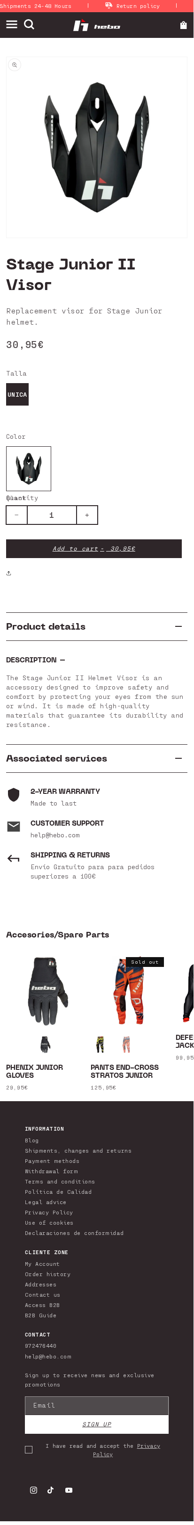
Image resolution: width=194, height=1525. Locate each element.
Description (31, 660)
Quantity (22, 497)
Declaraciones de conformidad (74, 1232)
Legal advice (46, 1201)
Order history (48, 1274)
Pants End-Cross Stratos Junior (125, 1072)
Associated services (56, 758)
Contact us (43, 1294)
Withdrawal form (51, 1171)
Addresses (41, 1284)
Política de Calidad (58, 1191)
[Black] (28, 468)
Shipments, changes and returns (78, 1150)
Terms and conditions (60, 1181)
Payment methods (52, 1160)
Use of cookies (49, 1222)
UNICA (17, 394)
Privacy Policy (49, 1212)
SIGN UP (96, 1424)
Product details (45, 626)
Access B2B (42, 1304)
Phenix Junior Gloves (34, 1072)
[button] (14, 24)
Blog (32, 1140)
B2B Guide (41, 1315)
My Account (42, 1263)
